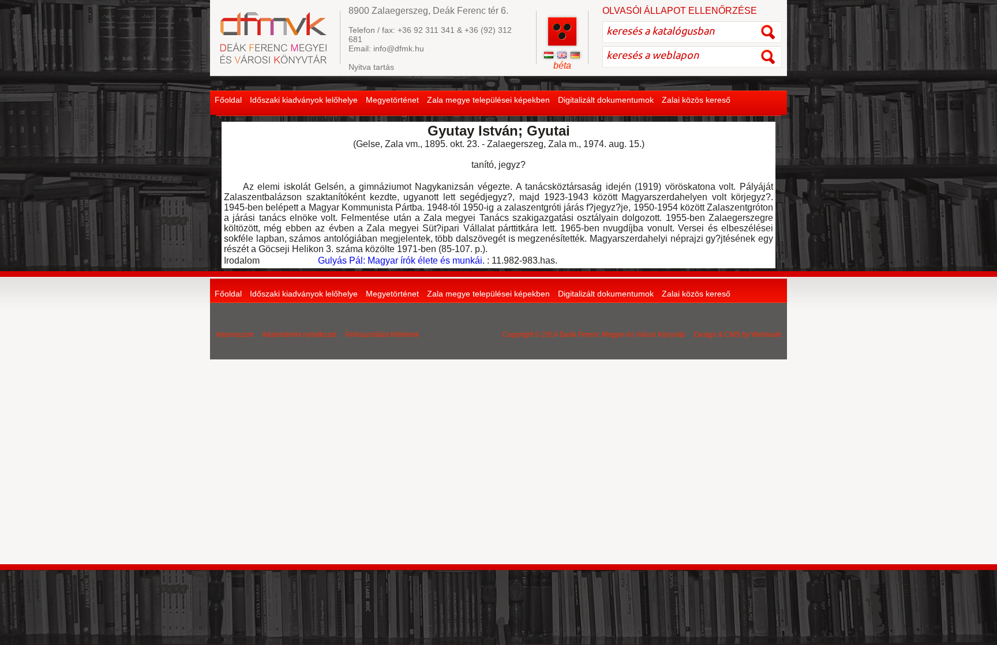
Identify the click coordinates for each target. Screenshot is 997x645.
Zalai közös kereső (696, 99)
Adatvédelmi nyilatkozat (299, 335)
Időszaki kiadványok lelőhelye (304, 99)
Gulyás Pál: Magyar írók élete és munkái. (401, 260)
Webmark (766, 335)
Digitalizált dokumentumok (606, 99)
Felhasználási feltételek (382, 335)
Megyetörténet (392, 99)
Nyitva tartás (371, 67)
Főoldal (228, 99)
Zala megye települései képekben (488, 99)
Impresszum (235, 335)
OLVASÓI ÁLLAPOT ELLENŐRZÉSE (679, 11)
